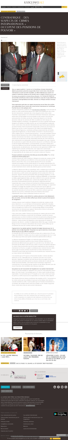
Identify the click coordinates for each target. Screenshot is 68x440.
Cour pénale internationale (30, 415)
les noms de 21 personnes (39, 109)
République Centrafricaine (8, 11)
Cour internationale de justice (8, 415)
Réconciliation (21, 11)
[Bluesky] (62, 387)
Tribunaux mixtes (5, 421)
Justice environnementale (30, 428)
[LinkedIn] (54, 387)
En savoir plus (56, 438)
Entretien (12, 363)
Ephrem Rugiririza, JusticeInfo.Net (21, 85)
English (9, 7)
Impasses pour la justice (7, 431)
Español (14, 7)
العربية (32, 7)
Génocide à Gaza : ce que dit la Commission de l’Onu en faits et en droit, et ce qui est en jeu (56, 357)
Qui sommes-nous (29, 387)
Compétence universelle (7, 424)
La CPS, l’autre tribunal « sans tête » (9, 356)
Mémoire (25, 426)
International (5, 363)
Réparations (4, 426)
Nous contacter (7, 391)
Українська (21, 7)
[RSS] (66, 387)
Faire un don (16, 387)
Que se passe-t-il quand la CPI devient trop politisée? (34, 363)
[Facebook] (58, 387)
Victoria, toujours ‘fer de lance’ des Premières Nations (33, 357)
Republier (5, 85)
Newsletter (5, 387)
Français (3, 7)
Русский (27, 7)
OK (50, 438)
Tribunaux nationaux (28, 421)
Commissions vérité (28, 424)
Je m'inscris (17, 327)
